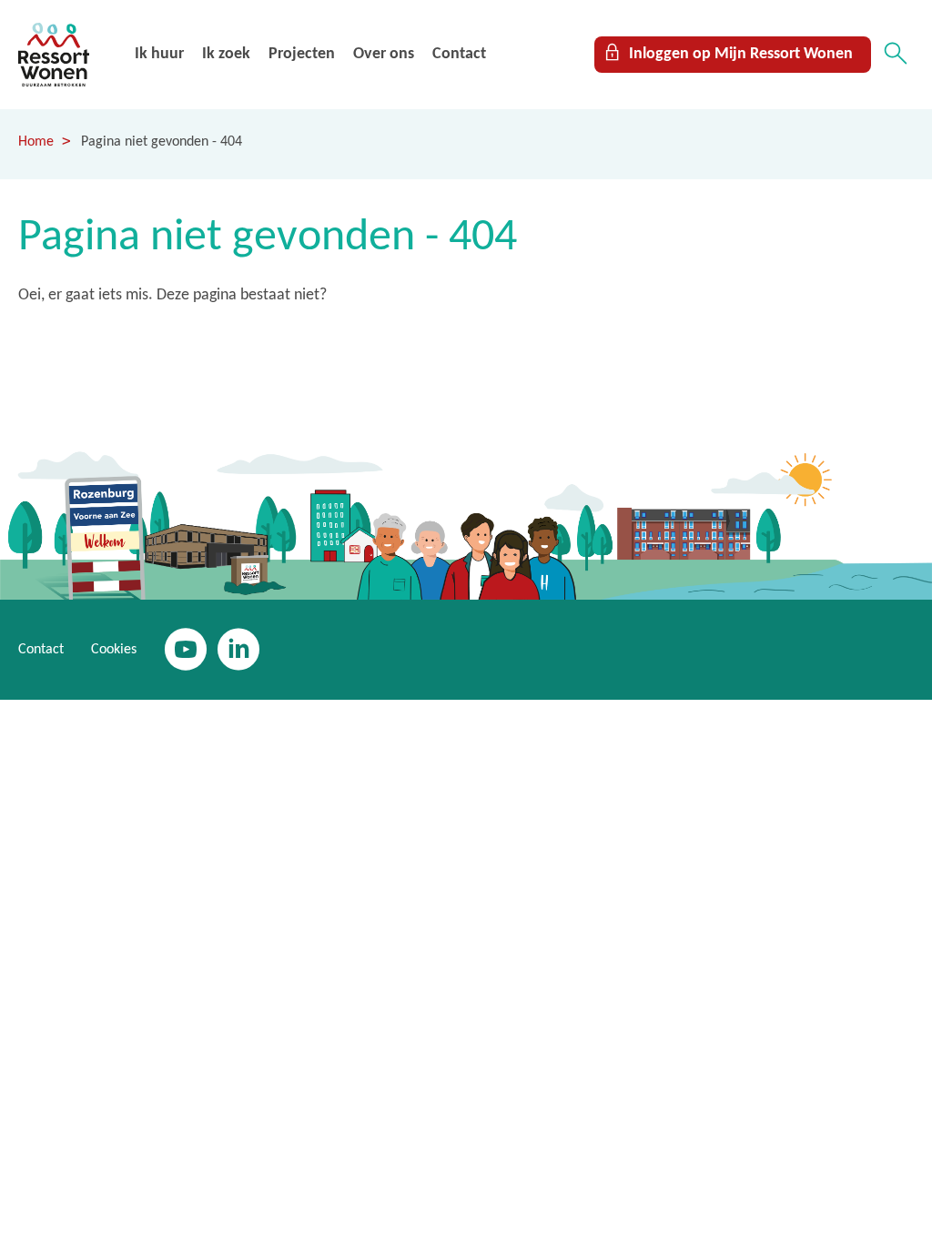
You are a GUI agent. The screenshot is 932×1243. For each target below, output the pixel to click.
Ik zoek (226, 54)
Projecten (301, 54)
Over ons (383, 54)
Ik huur (159, 54)
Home (36, 142)
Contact (459, 54)
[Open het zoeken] (895, 54)
